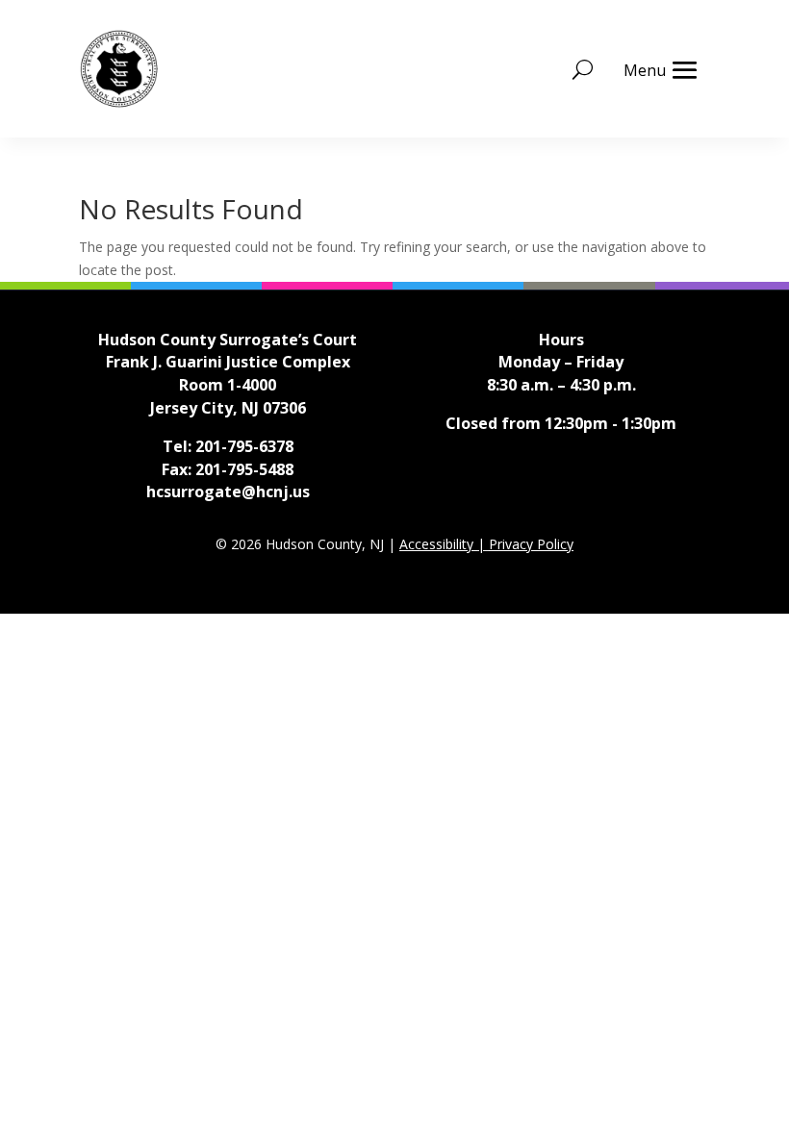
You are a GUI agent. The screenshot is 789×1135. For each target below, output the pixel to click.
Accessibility (438, 544)
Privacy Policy (531, 544)
